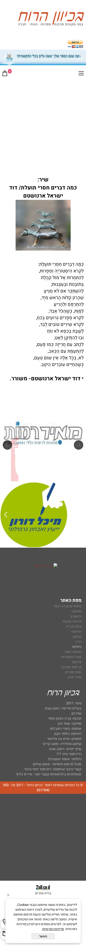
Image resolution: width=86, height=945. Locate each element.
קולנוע (76, 636)
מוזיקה (76, 611)
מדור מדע (74, 677)
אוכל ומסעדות (71, 656)
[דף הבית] (51, 19)
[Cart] (4, 74)
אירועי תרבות (72, 621)
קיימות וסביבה (71, 667)
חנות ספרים (73, 672)
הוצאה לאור (73, 651)
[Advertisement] (43, 125)
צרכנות (76, 661)
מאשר (43, 936)
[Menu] (81, 74)
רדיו (78, 641)
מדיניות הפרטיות (53, 929)
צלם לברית (73, 626)
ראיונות (76, 631)
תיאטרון (75, 616)
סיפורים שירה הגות (67, 606)
